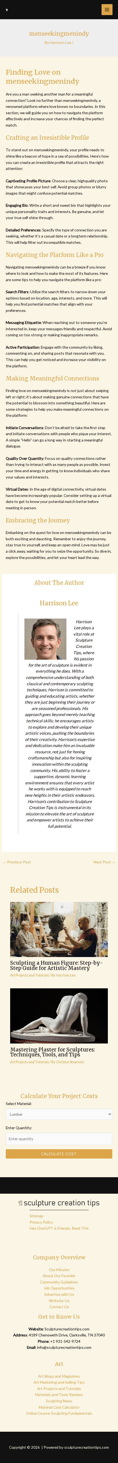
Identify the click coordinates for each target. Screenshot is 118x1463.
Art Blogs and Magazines (59, 1376)
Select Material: (19, 1103)
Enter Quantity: (19, 1127)
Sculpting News (59, 1400)
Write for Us (59, 1300)
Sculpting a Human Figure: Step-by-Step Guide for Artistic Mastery (56, 965)
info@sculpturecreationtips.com (64, 1347)
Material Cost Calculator (59, 1407)
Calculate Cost (59, 1153)
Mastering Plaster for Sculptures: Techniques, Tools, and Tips (52, 1052)
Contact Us (59, 1306)
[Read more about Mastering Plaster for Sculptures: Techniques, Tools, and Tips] (59, 1015)
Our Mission (59, 1269)
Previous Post (16, 862)
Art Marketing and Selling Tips (59, 1382)
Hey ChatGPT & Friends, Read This (59, 1228)
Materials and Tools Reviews (59, 1394)
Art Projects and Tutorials (29, 975)
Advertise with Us (59, 1294)
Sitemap (36, 1215)
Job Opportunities (59, 1288)
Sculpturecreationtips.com (66, 1329)
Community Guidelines (59, 1282)
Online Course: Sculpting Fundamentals (59, 1413)
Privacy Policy (41, 1222)
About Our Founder (59, 1275)
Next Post (105, 862)
